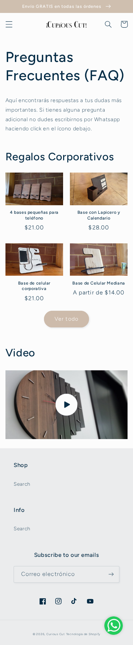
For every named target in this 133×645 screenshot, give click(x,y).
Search (22, 484)
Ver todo (66, 319)
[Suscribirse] (111, 574)
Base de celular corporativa (34, 285)
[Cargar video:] (66, 404)
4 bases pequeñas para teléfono (34, 215)
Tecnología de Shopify (83, 634)
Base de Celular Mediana (98, 283)
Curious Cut (55, 634)
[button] (9, 24)
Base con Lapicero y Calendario (98, 215)
